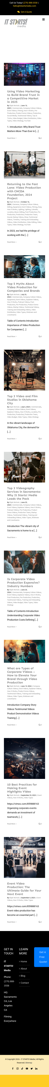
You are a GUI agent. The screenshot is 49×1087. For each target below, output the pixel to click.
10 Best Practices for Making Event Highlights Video (22, 788)
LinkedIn (34, 209)
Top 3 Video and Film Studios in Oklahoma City (21, 370)
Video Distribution (29, 118)
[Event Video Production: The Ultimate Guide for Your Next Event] (24, 857)
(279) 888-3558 (30, 3)
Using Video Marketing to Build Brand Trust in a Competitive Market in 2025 (23, 97)
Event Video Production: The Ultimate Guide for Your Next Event (21, 857)
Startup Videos (18, 217)
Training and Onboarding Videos (19, 310)
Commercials (17, 108)
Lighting (21, 209)
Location (10, 212)
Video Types (21, 312)
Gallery (27, 164)
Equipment (17, 207)
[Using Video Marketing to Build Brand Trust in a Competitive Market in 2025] (24, 74)
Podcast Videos (24, 302)
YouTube (27, 121)
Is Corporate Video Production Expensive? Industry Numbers (21, 562)
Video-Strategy (18, 121)
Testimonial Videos (25, 116)
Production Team (31, 214)
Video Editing (31, 222)
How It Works (29, 111)
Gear (39, 207)
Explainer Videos (32, 300)
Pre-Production (21, 305)
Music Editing (19, 212)
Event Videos (12, 111)
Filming (20, 111)
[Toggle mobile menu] (43, 19)
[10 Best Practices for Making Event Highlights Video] (24, 758)
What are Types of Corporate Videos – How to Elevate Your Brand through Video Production (21, 651)
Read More (11, 138)
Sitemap (28, 1063)
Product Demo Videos (24, 113)
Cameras (16, 204)
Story (26, 217)
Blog (23, 975)
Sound (9, 217)
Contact (25, 982)
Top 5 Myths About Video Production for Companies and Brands (21, 266)
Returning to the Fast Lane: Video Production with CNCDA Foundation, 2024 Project (21, 164)
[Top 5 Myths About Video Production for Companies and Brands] (24, 266)
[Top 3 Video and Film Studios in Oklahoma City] (24, 370)
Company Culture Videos (32, 108)
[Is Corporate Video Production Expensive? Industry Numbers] (24, 562)
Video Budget (17, 118)
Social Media (12, 116)
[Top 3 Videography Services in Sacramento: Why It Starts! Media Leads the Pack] (24, 467)
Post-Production (31, 212)
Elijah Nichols (14, 106)
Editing (9, 207)
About (24, 968)
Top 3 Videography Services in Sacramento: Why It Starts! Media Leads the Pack (21, 467)
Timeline (16, 220)
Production (37, 113)
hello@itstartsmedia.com (24, 6)
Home (24, 961)
